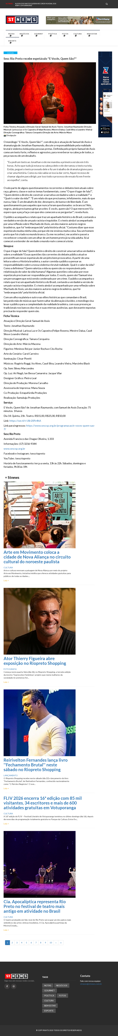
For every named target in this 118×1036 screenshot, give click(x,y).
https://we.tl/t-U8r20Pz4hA (25, 420)
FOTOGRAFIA (10, 669)
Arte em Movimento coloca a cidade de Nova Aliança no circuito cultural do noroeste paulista (37, 556)
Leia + (6, 580)
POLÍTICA (52, 34)
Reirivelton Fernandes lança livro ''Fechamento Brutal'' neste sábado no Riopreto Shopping (36, 764)
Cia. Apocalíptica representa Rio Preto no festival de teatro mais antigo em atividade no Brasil (35, 906)
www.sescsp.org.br (14, 448)
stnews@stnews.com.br (91, 984)
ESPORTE (12, 41)
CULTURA (77, 34)
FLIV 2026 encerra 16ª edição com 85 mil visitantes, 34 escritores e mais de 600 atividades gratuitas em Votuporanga (43, 802)
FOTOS (65, 34)
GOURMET (38, 34)
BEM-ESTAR (92, 34)
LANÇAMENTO (11, 775)
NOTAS (11, 34)
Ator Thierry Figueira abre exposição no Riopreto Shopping (35, 661)
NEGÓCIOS (24, 34)
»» (61, 942)
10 (51, 942)
